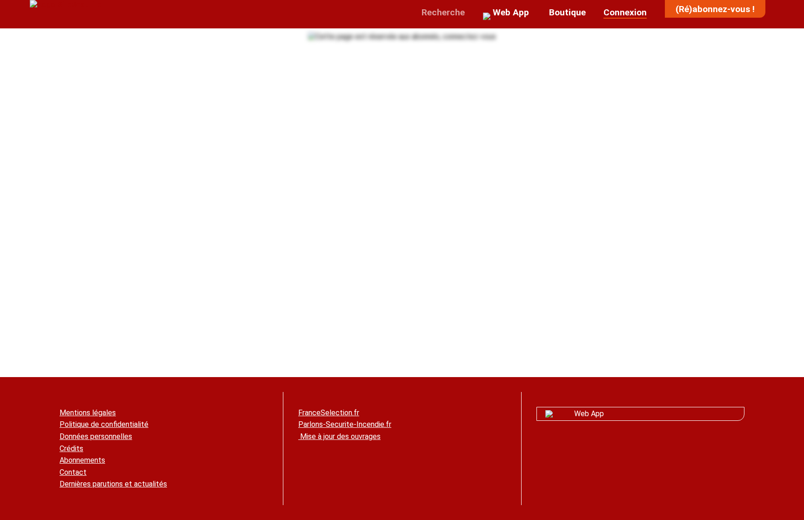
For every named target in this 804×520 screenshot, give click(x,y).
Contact (73, 472)
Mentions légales (88, 412)
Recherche (442, 12)
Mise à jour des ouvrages (339, 436)
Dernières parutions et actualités (113, 483)
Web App (589, 413)
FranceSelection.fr (328, 412)
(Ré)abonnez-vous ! (715, 9)
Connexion (625, 12)
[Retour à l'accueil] (66, 4)
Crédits (71, 448)
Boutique (566, 12)
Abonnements (82, 460)
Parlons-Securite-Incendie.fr (344, 424)
